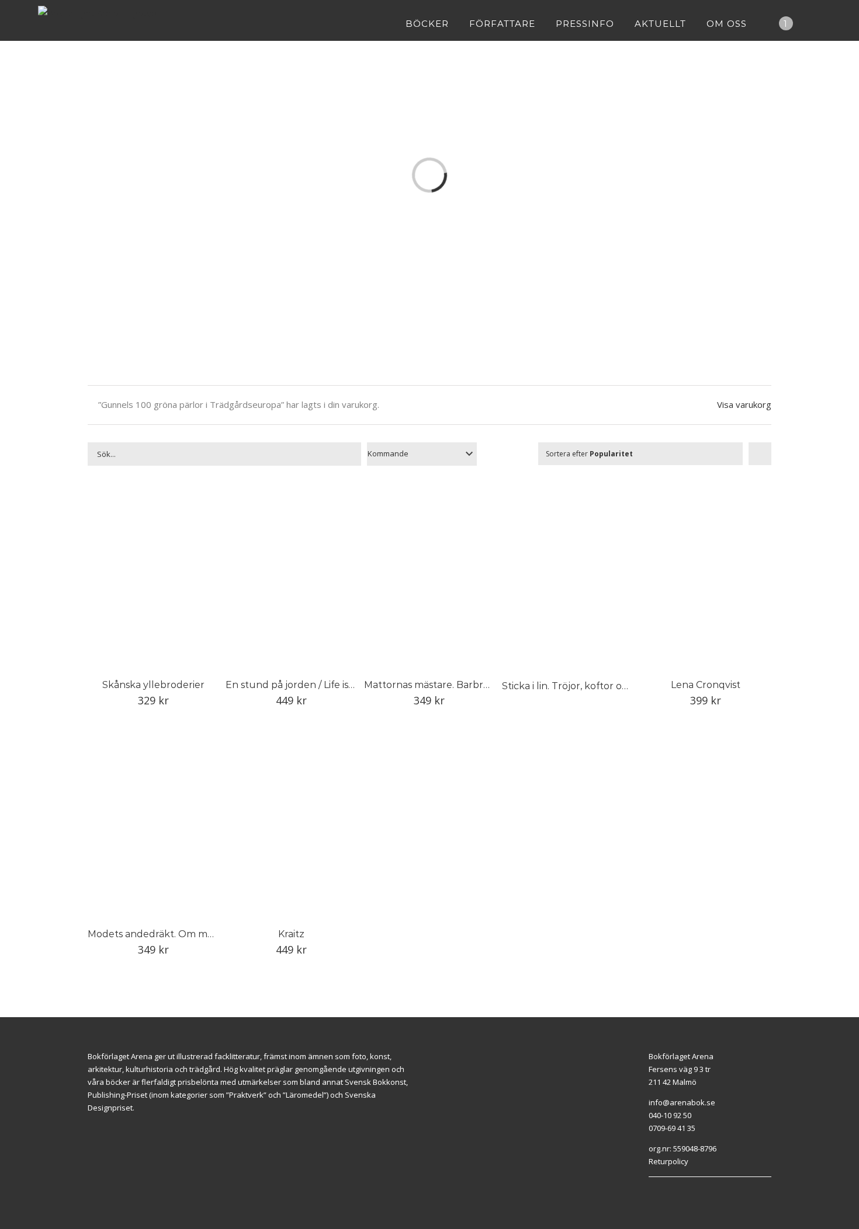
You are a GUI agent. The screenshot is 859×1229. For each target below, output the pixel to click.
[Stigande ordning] (760, 453)
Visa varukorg (744, 404)
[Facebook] (651, 1191)
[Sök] (817, 23)
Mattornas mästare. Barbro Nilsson (444, 684)
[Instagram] (665, 1191)
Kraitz (291, 934)
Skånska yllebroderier (153, 684)
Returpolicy (668, 1161)
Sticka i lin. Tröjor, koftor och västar (583, 686)
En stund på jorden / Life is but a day (310, 684)
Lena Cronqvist (705, 684)
